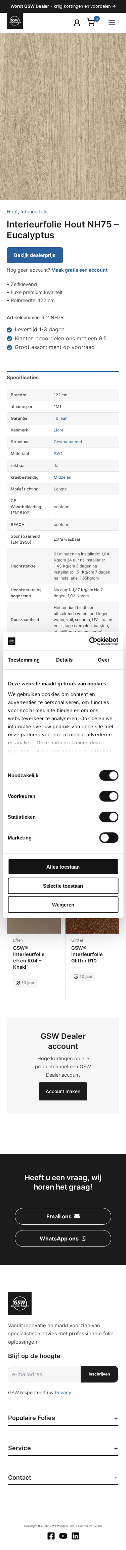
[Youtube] (63, 1536)
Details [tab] (64, 660)
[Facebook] (51, 1536)
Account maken (63, 1091)
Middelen (62, 477)
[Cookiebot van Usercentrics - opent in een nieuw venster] (89, 641)
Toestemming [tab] (24, 660)
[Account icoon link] (77, 23)
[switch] (108, 796)
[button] (63, 1216)
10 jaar (60, 418)
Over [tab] (103, 660)
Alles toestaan (63, 867)
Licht (58, 429)
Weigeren (63, 904)
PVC (58, 453)
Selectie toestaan (63, 885)
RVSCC (97, 1526)
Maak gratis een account (79, 270)
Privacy (63, 1392)
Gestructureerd (68, 441)
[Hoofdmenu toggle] (111, 22)
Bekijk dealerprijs (34, 255)
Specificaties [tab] (23, 378)
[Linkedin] (75, 1536)
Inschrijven (99, 1373)
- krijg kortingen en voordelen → (63, 6)
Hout (12, 212)
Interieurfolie (34, 212)
